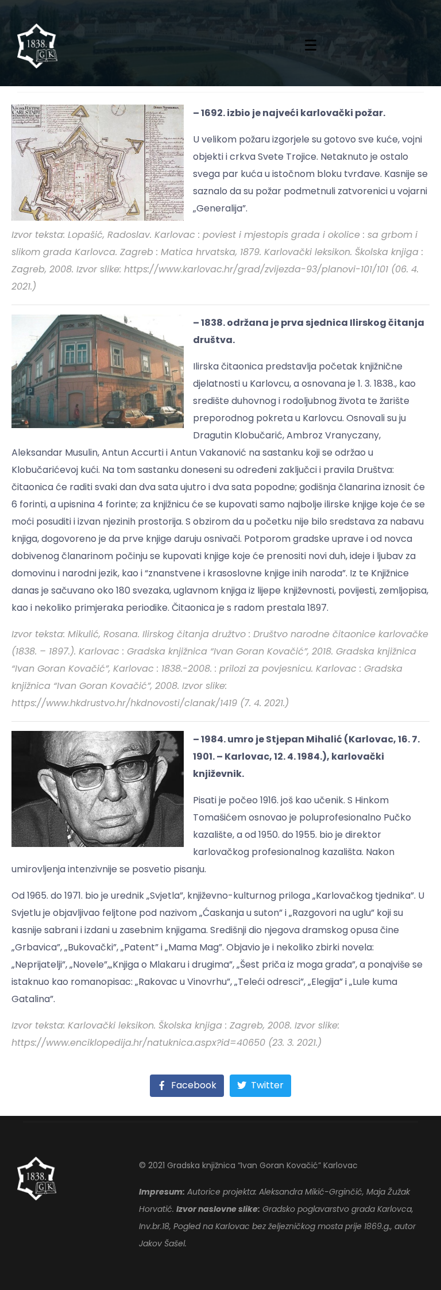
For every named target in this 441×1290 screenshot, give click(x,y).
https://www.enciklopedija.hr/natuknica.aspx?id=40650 (138, 1042)
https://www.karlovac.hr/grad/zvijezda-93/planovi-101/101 (256, 269)
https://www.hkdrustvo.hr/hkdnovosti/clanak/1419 (124, 703)
